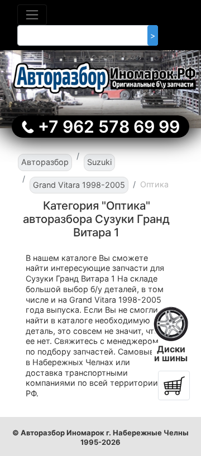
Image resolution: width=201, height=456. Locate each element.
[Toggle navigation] (32, 14)
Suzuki (99, 162)
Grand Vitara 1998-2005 (79, 185)
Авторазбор (45, 162)
